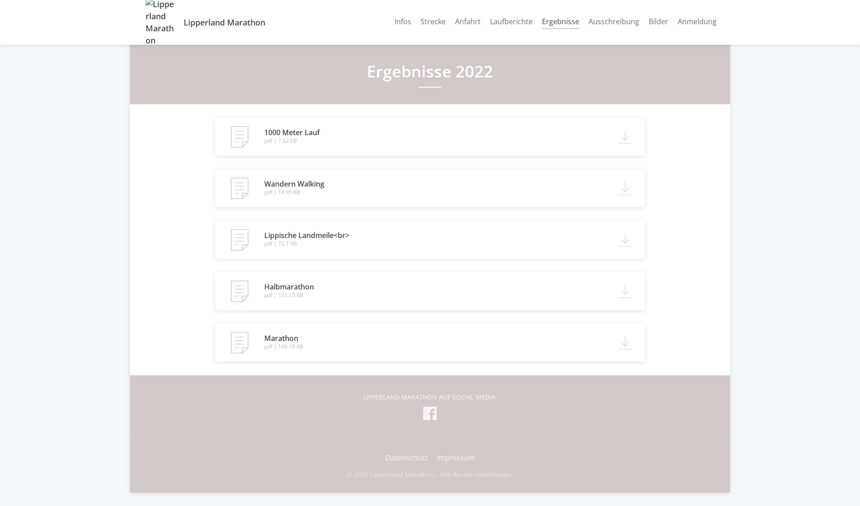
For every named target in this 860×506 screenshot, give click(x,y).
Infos (403, 21)
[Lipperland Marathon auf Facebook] (430, 415)
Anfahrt (468, 21)
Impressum (456, 458)
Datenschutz (406, 458)
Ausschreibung (614, 21)
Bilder (658, 21)
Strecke (433, 21)
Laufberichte (511, 21)
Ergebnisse (560, 21)
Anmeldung (697, 21)
